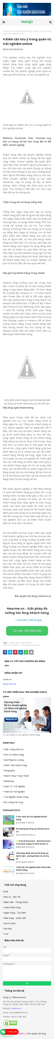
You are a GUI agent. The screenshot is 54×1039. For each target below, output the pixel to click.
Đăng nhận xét (9, 684)
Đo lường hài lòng (13, 802)
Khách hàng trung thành (16, 775)
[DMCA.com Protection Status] (10, 1025)
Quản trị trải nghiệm (11, 645)
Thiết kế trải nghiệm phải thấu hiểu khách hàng (33, 868)
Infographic (9, 770)
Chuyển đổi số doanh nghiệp (20, 642)
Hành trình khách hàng (15, 765)
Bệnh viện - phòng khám (16, 902)
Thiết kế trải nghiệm (14, 791)
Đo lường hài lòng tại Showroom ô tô (32, 830)
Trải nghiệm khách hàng (22, 31)
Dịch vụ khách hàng (14, 754)
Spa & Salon (10, 923)
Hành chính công (12, 907)
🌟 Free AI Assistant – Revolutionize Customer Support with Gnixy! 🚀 (33, 842)
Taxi (6, 933)
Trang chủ (7, 31)
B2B (6, 891)
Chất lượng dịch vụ (13, 749)
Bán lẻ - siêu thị (12, 896)
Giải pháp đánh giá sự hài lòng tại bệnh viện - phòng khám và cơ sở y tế (32, 856)
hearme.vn (16, 1008)
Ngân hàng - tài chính (15, 912)
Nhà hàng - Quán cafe (15, 918)
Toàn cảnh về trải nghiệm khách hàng (31, 818)
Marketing (9, 781)
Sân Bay (8, 928)
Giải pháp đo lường (14, 759)
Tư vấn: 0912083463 (27, 631)
